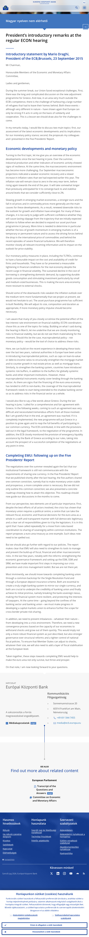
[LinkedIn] (58, 873)
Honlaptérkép (9, 860)
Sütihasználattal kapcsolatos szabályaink (67, 916)
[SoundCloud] (77, 873)
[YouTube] (71, 873)
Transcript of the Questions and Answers (46, 790)
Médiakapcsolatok (19, 723)
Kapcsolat (7, 849)
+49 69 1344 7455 (66, 718)
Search (76, 8)
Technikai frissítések (41, 837)
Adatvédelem (66, 830)
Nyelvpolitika (66, 854)
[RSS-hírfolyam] (84, 873)
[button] (84, 2)
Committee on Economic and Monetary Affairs (46, 799)
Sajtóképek (8, 845)
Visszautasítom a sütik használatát (46, 932)
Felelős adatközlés (40, 841)
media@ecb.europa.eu (69, 723)
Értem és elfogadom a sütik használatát (46, 925)
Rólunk (6, 830)
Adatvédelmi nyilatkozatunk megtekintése (25, 916)
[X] (51, 873)
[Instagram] (64, 873)
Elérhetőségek (9, 853)
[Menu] (84, 7)
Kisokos (6, 841)
